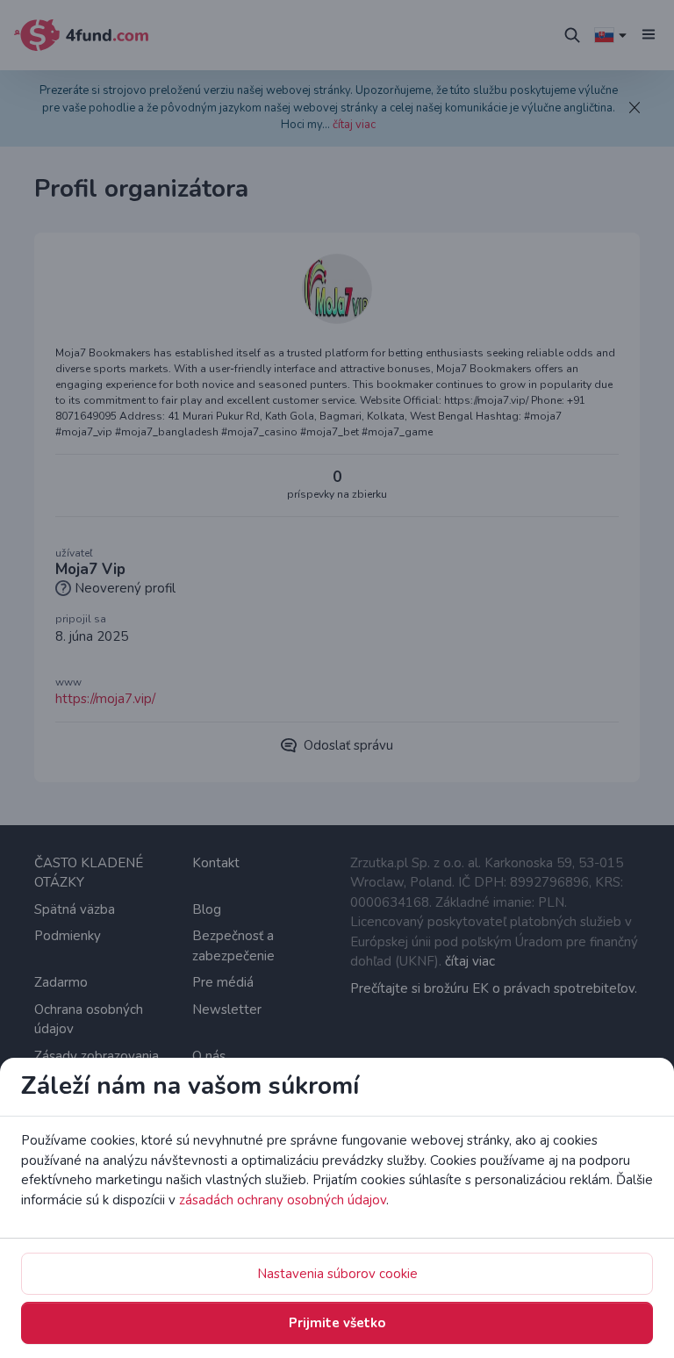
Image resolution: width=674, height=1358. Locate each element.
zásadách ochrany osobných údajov (282, 1200)
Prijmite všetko (337, 1323)
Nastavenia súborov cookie (337, 1274)
